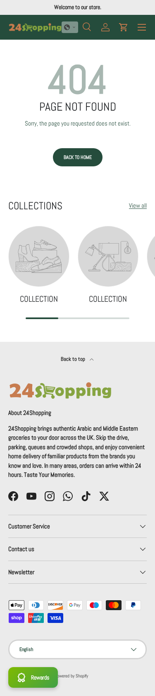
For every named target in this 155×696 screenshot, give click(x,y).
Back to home (78, 157)
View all (138, 205)
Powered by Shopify (71, 676)
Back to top (73, 358)
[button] (70, 27)
